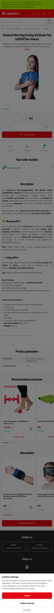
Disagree (27, 610)
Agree (27, 595)
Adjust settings (27, 603)
